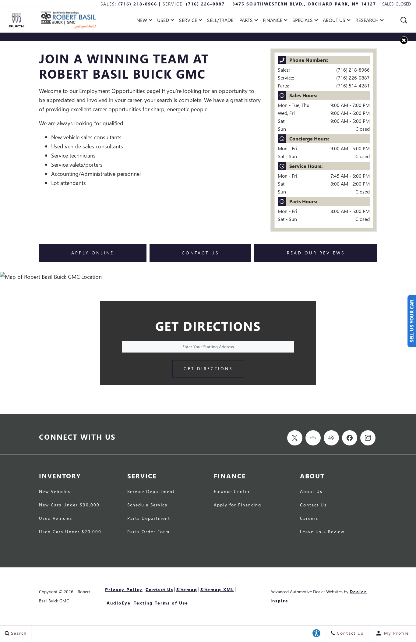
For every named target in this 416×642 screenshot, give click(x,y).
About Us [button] (334, 21)
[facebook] (349, 437)
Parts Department (148, 518)
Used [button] (164, 21)
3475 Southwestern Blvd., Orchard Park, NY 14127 (304, 4)
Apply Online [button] (92, 253)
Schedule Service (147, 505)
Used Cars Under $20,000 (70, 532)
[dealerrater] (331, 437)
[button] (404, 20)
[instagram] (367, 437)
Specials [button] (302, 21)
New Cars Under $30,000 (69, 505)
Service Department (151, 491)
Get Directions (208, 368)
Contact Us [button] (200, 253)
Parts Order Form (148, 532)
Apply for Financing (237, 505)
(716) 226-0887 (353, 77)
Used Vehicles (55, 518)
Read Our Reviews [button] (316, 253)
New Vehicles (54, 491)
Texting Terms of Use (161, 603)
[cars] (313, 437)
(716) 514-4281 (353, 85)
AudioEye (119, 603)
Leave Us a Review (322, 532)
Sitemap (186, 589)
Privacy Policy (124, 589)
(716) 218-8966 (353, 69)
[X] (294, 437)
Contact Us (313, 505)
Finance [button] (272, 21)
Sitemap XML (217, 589)
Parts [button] (246, 21)
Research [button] (367, 21)
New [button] (143, 21)
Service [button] (188, 21)
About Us (311, 491)
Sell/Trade (220, 20)
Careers (309, 518)
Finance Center (232, 491)
